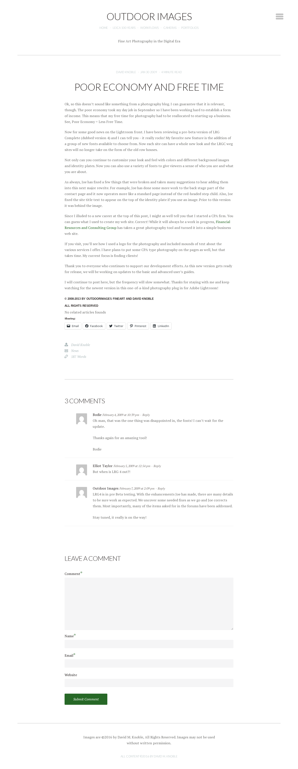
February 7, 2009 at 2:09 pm (137, 488)
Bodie (97, 414)
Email (70, 655)
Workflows (149, 27)
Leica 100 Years (124, 27)
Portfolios (190, 27)
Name (70, 636)
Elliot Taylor (103, 465)
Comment (73, 573)
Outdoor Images (105, 488)
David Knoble (126, 72)
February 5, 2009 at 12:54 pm (132, 466)
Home (103, 27)
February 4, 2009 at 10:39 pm (121, 415)
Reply (146, 415)
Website (71, 674)
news (75, 350)
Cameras (169, 27)
